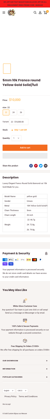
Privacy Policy (10, 396)
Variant (6, 122)
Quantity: (6, 138)
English (6, 391)
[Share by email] (45, 166)
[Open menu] (4, 13)
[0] (45, 12)
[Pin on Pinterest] (36, 166)
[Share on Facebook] (31, 166)
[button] (25, 156)
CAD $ (20, 391)
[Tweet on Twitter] (41, 166)
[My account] (40, 12)
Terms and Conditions (28, 396)
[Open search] (35, 12)
